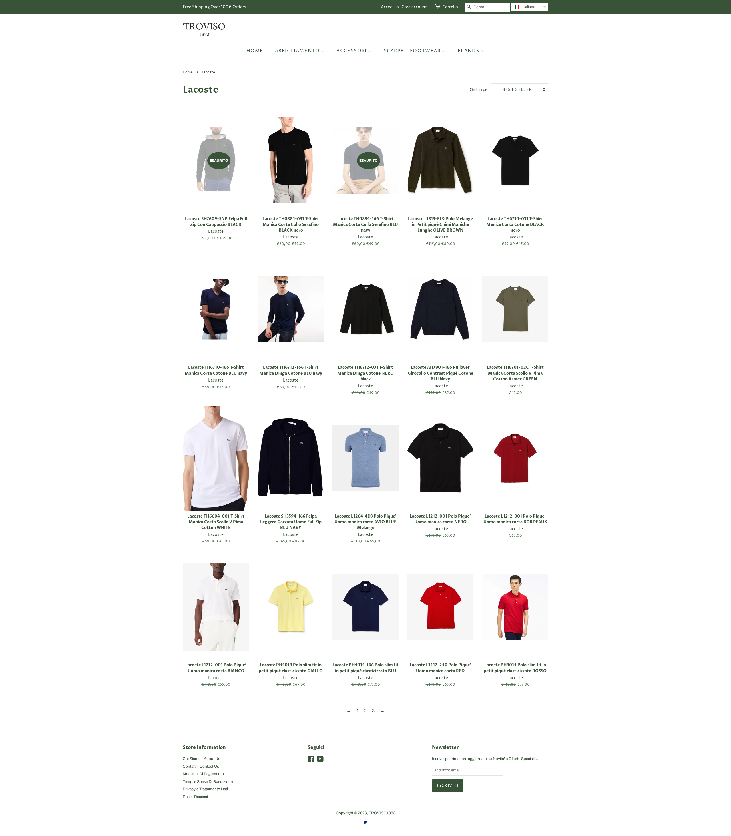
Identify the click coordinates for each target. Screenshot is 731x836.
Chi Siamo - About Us (201, 759)
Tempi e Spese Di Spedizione (208, 781)
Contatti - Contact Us (201, 766)
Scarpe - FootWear (413, 51)
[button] (529, 7)
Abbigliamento (298, 51)
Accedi (387, 7)
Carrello (450, 7)
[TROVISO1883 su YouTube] (320, 760)
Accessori (352, 51)
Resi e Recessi (195, 797)
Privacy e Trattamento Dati (205, 789)
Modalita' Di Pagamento (203, 774)
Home (254, 51)
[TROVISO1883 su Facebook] (311, 760)
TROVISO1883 (382, 813)
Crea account (414, 7)
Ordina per (479, 89)
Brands (469, 51)
